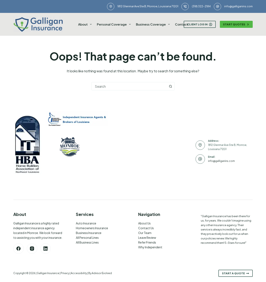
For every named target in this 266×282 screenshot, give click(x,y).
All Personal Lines (87, 237)
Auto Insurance (86, 223)
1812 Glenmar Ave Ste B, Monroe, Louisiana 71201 (147, 6)
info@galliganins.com (238, 6)
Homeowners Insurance (92, 228)
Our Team (144, 233)
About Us (144, 223)
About (83, 24)
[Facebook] (18, 248)
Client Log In (197, 24)
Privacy (65, 273)
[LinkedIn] (45, 248)
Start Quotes (234, 24)
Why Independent (150, 247)
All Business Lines (87, 242)
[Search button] (170, 86)
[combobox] (129, 86)
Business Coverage (151, 24)
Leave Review (147, 237)
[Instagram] (32, 248)
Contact (181, 24)
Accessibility (79, 273)
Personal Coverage (112, 24)
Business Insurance (88, 233)
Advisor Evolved (102, 273)
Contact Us (146, 228)
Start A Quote (233, 273)
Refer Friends (147, 242)
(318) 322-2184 (201, 6)
